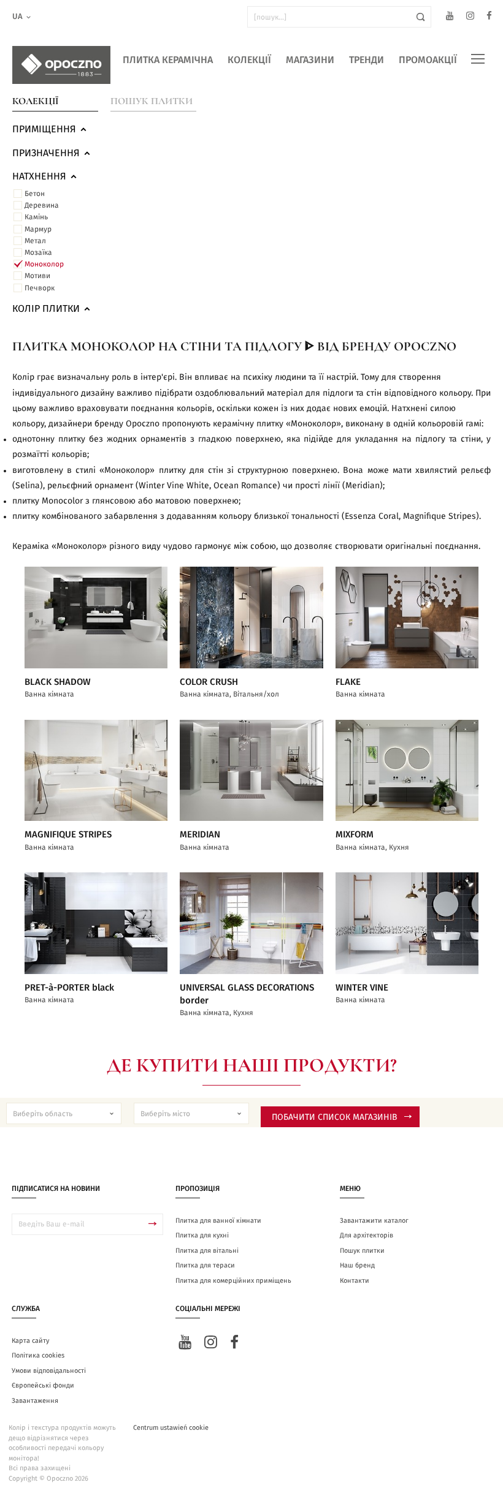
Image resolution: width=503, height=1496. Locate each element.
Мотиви (37, 275)
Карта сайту (30, 1340)
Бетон (35, 193)
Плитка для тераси (205, 1265)
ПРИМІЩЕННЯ (44, 129)
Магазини (310, 60)
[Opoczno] (61, 65)
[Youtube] (449, 17)
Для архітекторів (366, 1235)
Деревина (42, 205)
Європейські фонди (43, 1385)
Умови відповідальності (49, 1370)
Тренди (366, 60)
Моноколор (44, 264)
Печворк (40, 288)
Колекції (249, 60)
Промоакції (428, 60)
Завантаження (35, 1400)
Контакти (354, 1280)
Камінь (36, 217)
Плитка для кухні (202, 1235)
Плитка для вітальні (207, 1250)
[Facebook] (489, 17)
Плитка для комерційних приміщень (233, 1280)
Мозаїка (38, 252)
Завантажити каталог (374, 1220)
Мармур (38, 229)
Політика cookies (38, 1355)
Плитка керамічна (168, 60)
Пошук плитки (151, 101)
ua (17, 17)
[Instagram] (470, 17)
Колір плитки (46, 309)
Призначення (46, 153)
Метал (35, 240)
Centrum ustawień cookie (171, 1427)
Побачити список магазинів (334, 1117)
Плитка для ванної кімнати (218, 1220)
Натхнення (39, 176)
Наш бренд (357, 1265)
